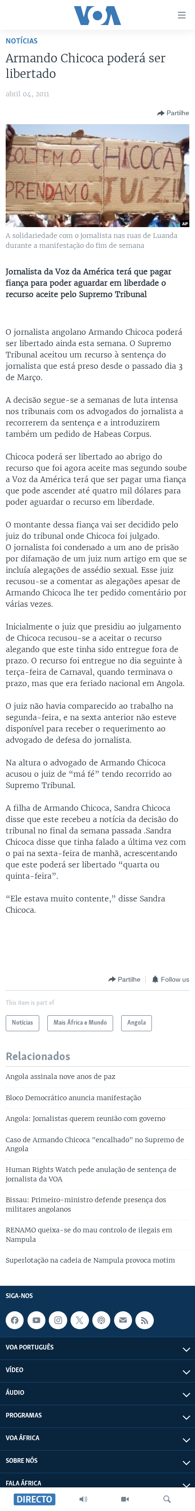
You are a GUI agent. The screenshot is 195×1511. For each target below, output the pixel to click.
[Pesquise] (167, 1499)
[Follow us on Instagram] (58, 1320)
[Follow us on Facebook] (15, 1320)
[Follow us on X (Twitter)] (80, 1320)
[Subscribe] (123, 1320)
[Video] (125, 1499)
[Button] (173, 113)
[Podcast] (101, 1320)
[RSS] (144, 1320)
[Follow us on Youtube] (36, 1320)
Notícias (22, 41)
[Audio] (83, 1499)
